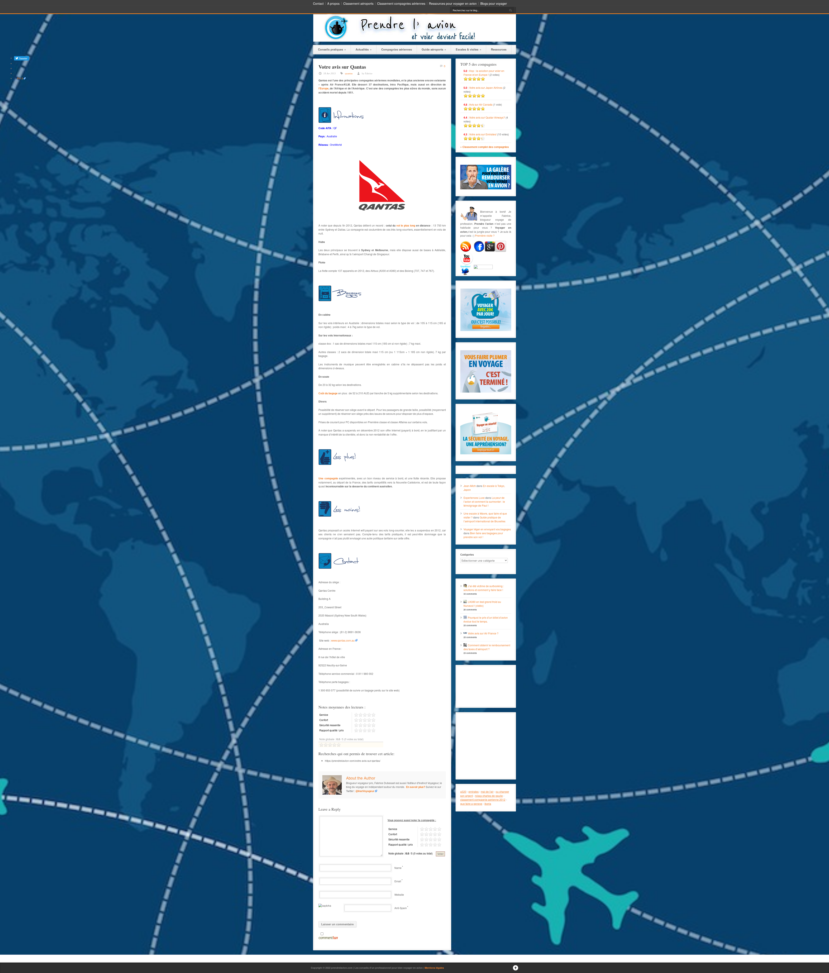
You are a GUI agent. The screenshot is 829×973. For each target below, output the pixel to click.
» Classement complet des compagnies (484, 147)
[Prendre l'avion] (414, 40)
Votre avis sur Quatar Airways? (487, 117)
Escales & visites (468, 49)
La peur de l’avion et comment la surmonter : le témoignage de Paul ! (484, 501)
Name (398, 868)
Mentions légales (434, 967)
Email (397, 881)
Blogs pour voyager (493, 3)
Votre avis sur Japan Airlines (485, 87)
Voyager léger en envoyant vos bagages (487, 529)
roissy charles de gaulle (489, 795)
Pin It (20, 78)
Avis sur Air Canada (480, 104)
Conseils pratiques (332, 49)
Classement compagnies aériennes (401, 3)
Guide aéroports (434, 49)
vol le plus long (405, 225)
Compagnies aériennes (396, 49)
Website (399, 894)
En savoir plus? (415, 787)
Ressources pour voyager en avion (453, 3)
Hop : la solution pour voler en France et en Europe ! (484, 72)
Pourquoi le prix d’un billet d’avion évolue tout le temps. (486, 619)
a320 (463, 791)
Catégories (467, 554)
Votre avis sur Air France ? (483, 633)
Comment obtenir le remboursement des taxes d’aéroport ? (487, 647)
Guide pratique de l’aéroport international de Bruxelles (484, 519)
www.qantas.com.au (343, 640)
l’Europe (323, 88)
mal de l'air (487, 791)
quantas (349, 73)
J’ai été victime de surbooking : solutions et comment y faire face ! (484, 588)
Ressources (498, 49)
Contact (318, 3)
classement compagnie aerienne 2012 (482, 799)
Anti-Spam (400, 908)
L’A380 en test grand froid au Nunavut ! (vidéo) (482, 603)
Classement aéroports (358, 3)
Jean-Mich (470, 486)
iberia (487, 803)
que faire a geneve (471, 803)
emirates (473, 791)
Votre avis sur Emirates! (483, 134)
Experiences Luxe (474, 497)
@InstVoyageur (365, 791)
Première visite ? (485, 235)
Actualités (364, 49)
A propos (333, 3)
